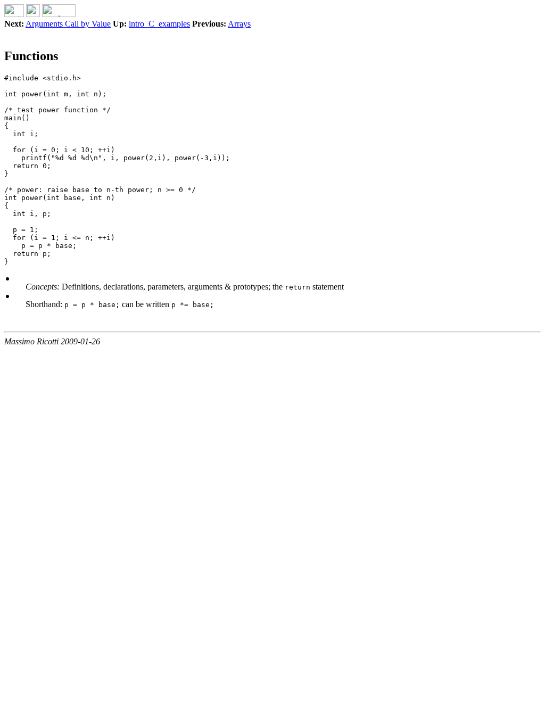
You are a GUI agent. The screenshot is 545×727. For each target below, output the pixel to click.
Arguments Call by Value (68, 23)
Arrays (239, 23)
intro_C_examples (159, 23)
